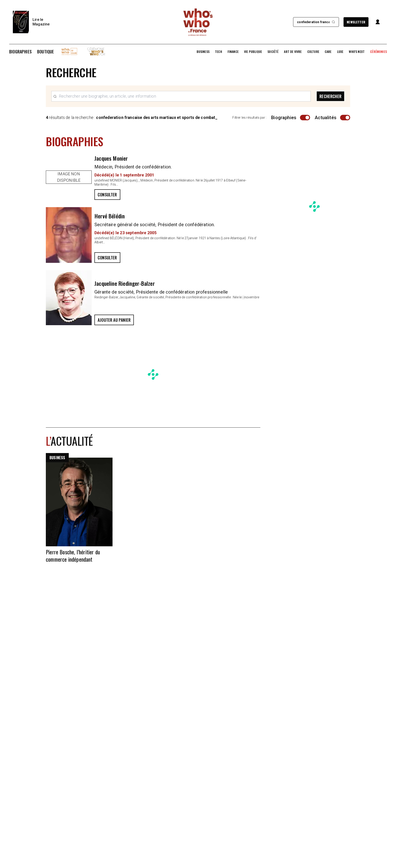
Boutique (45, 52)
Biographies (20, 52)
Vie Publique (253, 51)
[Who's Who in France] (198, 22)
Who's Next (357, 51)
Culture (313, 51)
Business (203, 51)
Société (272, 51)
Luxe (340, 51)
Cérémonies (378, 51)
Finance (233, 51)
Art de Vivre (293, 51)
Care (328, 51)
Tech (218, 51)
